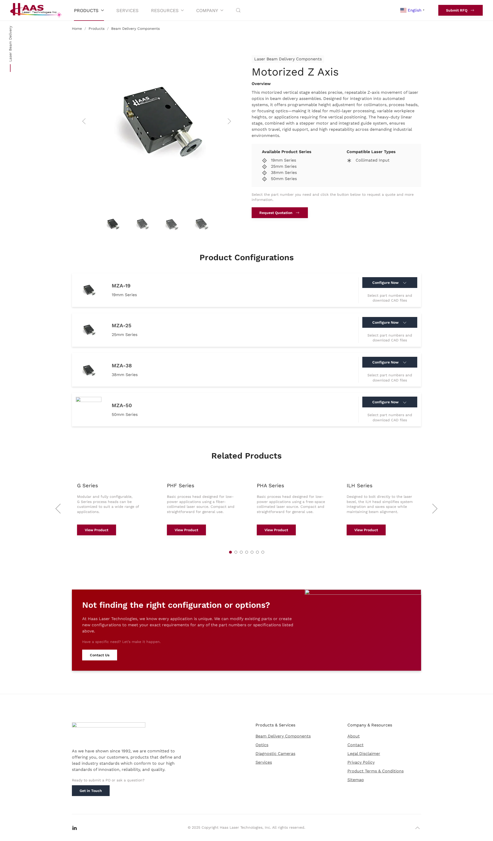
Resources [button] (165, 10)
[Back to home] (36, 10)
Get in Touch (91, 791)
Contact (355, 744)
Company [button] (207, 10)
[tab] (112, 224)
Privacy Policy (361, 762)
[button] (238, 10)
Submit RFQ (456, 10)
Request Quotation (275, 213)
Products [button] (86, 10)
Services (127, 10)
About (353, 736)
